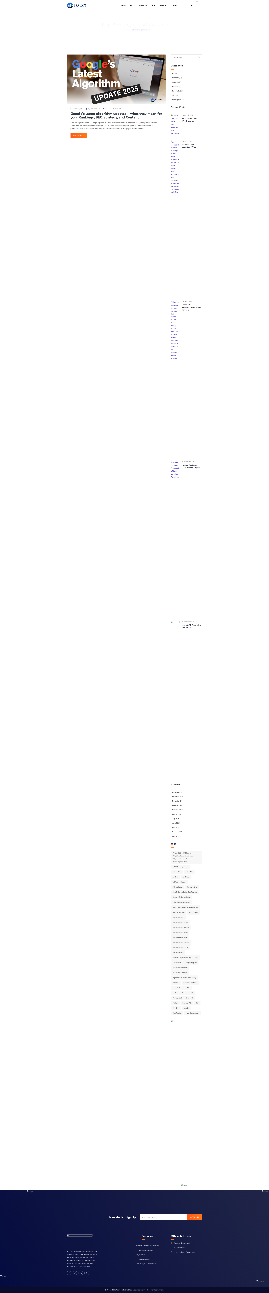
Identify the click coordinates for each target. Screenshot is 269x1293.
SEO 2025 (176, 1008)
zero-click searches (192, 1013)
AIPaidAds (189, 872)
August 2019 (176, 836)
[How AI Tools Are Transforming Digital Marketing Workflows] (175, 540)
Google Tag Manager (180, 973)
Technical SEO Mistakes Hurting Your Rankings (191, 307)
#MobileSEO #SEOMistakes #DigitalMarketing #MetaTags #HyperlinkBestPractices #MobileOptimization (183, 857)
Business (175, 78)
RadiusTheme (159, 1290)
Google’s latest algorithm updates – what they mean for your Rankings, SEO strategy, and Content (116, 115)
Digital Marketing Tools (180, 947)
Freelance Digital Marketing (182, 958)
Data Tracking (193, 912)
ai (172, 73)
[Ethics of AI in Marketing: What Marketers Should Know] (175, 219)
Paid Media (176, 91)
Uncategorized (177, 100)
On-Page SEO (177, 998)
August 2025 (176, 814)
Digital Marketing (178, 917)
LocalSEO (187, 988)
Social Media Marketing (144, 1250)
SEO (106, 109)
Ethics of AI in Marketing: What (189, 145)
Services (143, 5)
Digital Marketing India (180, 932)
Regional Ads (187, 1003)
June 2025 (175, 823)
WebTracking (177, 1013)
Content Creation (179, 912)
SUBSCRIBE (194, 1217)
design (174, 86)
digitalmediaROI (178, 953)
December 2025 (177, 797)
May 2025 (175, 827)
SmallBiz (186, 1008)
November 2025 (177, 801)
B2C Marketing (192, 887)
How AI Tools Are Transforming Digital (191, 466)
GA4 (196, 958)
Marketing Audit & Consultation (147, 1246)
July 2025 (175, 819)
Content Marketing (143, 1259)
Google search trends (180, 968)
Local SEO (176, 988)
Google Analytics (191, 963)
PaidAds (175, 1003)
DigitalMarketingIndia (180, 937)
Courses (173, 5)
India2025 (176, 983)
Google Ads (177, 963)
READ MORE (77, 135)
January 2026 (177, 792)
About (132, 5)
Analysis (175, 877)
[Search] (191, 5)
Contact (162, 5)
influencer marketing (190, 983)
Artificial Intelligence (179, 882)
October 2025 (177, 805)
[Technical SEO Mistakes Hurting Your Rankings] (175, 379)
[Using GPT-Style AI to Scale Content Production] (175, 700)
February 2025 (177, 832)
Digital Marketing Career (181, 927)
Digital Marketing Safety (181, 942)
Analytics (186, 877)
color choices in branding (181, 902)
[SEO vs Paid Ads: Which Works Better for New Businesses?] (175, 126)
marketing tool (178, 993)
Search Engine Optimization (146, 1264)
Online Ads (189, 998)
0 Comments (117, 109)
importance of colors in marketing (184, 978)
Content (175, 82)
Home (123, 5)
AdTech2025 (177, 872)
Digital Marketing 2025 (180, 922)
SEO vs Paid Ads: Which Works (189, 119)
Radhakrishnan (95, 109)
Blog (152, 5)
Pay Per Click (141, 1255)
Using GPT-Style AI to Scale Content (191, 626)
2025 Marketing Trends (180, 867)
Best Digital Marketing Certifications (185, 892)
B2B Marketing (178, 887)
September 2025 (178, 810)
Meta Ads (190, 993)
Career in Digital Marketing (182, 897)
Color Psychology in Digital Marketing (185, 907)
